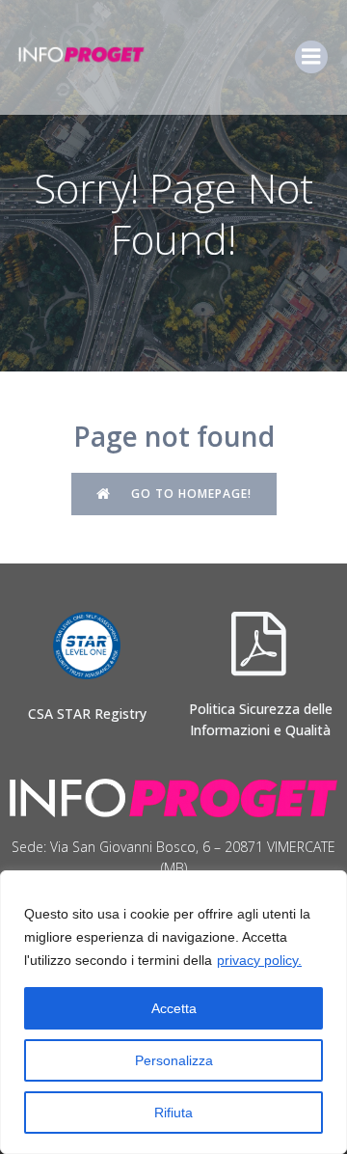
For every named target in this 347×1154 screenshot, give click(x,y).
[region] (173, 1012)
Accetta (174, 1008)
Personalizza (174, 1060)
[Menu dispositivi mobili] (311, 57)
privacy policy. (259, 960)
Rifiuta (173, 1112)
